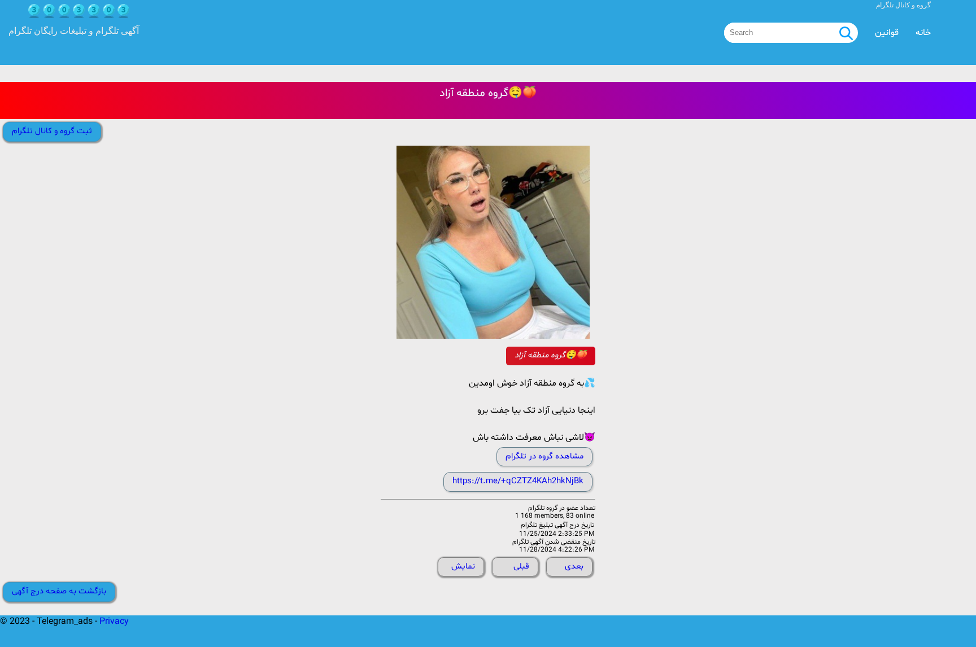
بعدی (574, 566)
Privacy (114, 621)
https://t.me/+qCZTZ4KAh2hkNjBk (517, 481)
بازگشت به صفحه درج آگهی (59, 591)
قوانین (887, 32)
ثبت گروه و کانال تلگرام (52, 131)
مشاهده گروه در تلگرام (544, 456)
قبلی (521, 566)
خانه (923, 32)
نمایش (463, 566)
